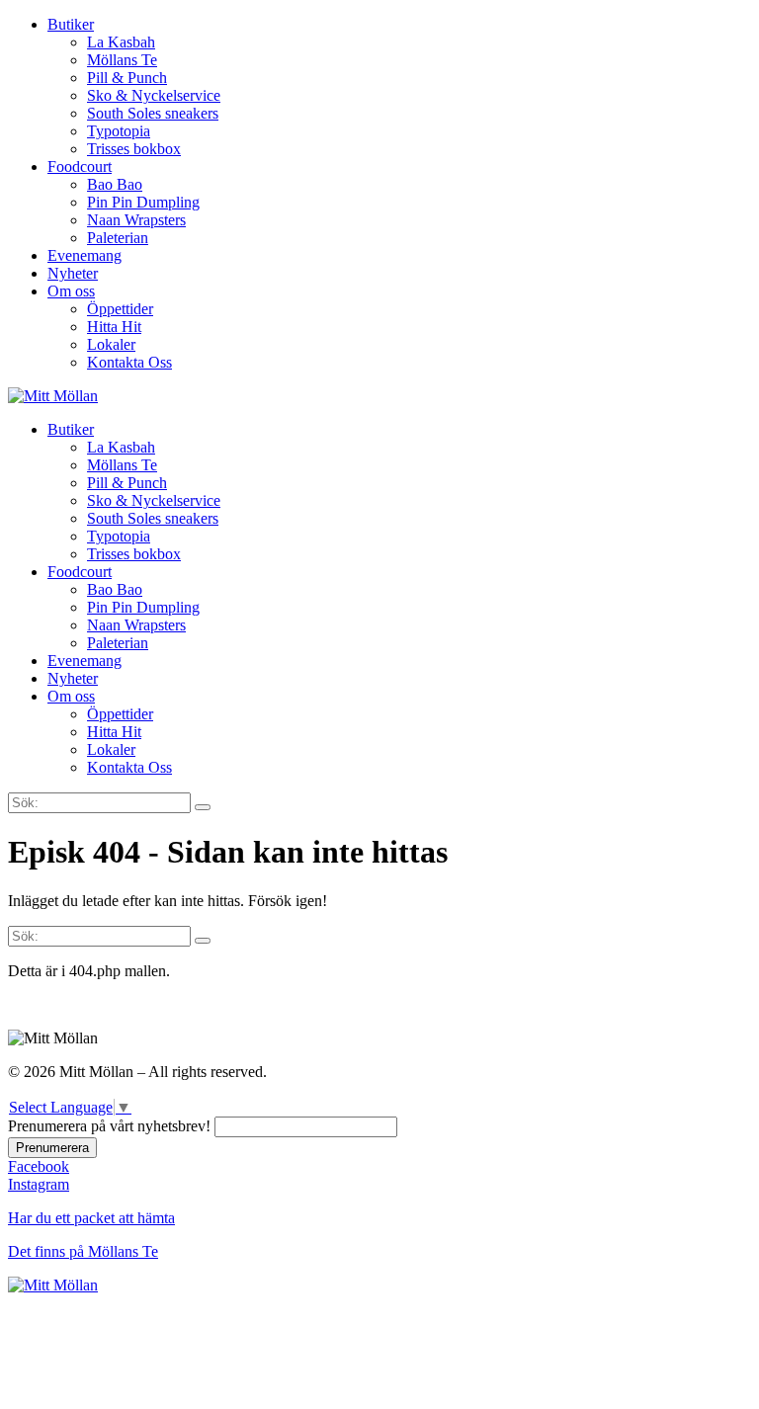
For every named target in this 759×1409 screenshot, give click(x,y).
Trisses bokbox (134, 148)
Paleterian (117, 237)
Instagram (38, 1184)
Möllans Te (122, 59)
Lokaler (111, 344)
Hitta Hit (114, 326)
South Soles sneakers (152, 113)
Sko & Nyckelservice (153, 95)
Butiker (70, 24)
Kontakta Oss (129, 362)
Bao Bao (114, 184)
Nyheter (72, 273)
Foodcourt (79, 166)
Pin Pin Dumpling (143, 202)
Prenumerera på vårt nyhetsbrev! (109, 1126)
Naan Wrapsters (136, 219)
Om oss (71, 291)
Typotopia (118, 131)
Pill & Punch (127, 77)
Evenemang (84, 255)
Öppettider (120, 308)
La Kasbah (121, 42)
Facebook (38, 1166)
